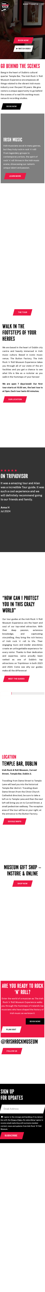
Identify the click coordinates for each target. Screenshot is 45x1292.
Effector (5, 1262)
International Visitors (12, 1207)
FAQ (4, 1228)
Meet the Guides (10, 1198)
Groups (5, 1203)
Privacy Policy (16, 1120)
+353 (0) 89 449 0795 (12, 1167)
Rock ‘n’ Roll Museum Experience (17, 1194)
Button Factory (25, 1285)
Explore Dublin (9, 1212)
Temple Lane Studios (29, 1282)
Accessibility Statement (23, 1259)
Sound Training (9, 1237)
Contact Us (7, 1241)
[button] (43, 4)
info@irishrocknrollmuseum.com (17, 1162)
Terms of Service (22, 1267)
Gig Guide (7, 1232)
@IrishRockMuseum (19, 1042)
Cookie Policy (7, 1259)
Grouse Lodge (8, 1285)
